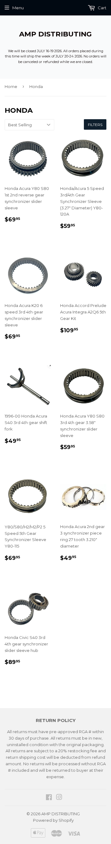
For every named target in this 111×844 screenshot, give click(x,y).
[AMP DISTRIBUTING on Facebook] (49, 798)
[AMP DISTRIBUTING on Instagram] (59, 798)
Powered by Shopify (53, 820)
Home (11, 86)
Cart (101, 7)
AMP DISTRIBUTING (55, 34)
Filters (95, 124)
